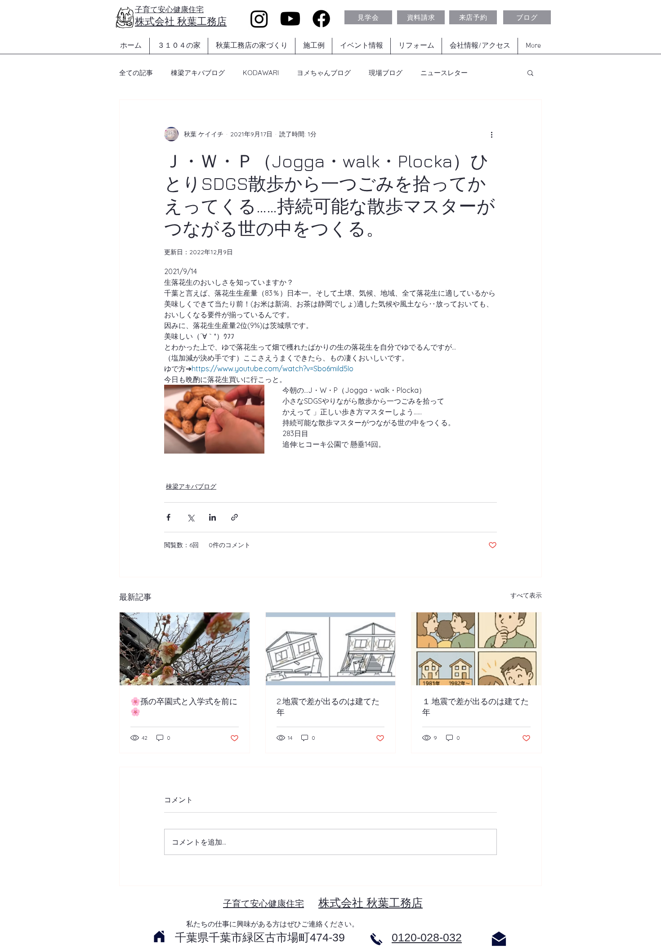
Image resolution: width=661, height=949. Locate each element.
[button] (530, 72)
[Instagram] (259, 18)
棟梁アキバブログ (198, 72)
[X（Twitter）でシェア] (190, 517)
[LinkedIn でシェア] (212, 517)
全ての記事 (136, 72)
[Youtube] (290, 18)
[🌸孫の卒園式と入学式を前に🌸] (185, 648)
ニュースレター (444, 72)
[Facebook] (321, 18)
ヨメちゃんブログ (324, 72)
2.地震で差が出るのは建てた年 (328, 707)
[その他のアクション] (491, 134)
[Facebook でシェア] (168, 517)
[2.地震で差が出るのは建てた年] (331, 648)
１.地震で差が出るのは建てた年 (475, 707)
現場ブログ (385, 72)
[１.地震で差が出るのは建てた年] (476, 648)
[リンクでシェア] (234, 517)
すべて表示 (526, 595)
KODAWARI (261, 72)
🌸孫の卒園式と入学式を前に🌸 (183, 706)
